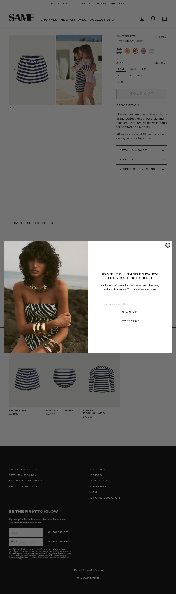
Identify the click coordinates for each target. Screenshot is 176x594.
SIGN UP (130, 311)
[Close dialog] (168, 245)
